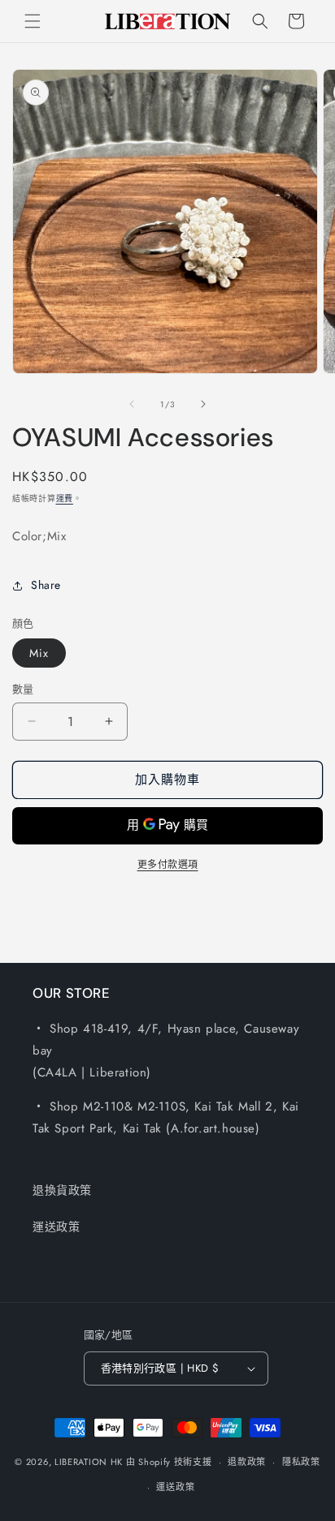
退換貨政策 (62, 1190)
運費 (64, 498)
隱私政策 (301, 1461)
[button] (32, 21)
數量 (23, 689)
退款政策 (247, 1461)
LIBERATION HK (88, 1461)
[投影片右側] (203, 404)
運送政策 (56, 1226)
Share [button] (46, 585)
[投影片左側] (132, 404)
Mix (39, 653)
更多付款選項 (167, 864)
